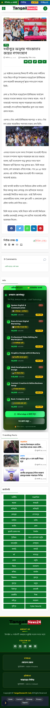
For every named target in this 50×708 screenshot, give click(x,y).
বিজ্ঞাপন (25, 703)
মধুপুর (36, 583)
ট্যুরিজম (14, 537)
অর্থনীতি (14, 497)
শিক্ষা (35, 595)
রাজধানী (35, 589)
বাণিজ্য (14, 572)
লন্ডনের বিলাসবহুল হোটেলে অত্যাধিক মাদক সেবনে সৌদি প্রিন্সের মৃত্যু (30, 446)
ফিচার (14, 566)
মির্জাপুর (14, 589)
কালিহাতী (36, 509)
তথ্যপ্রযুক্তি (14, 543)
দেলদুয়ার (35, 543)
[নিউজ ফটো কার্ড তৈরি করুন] (26, 61)
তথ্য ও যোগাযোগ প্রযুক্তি (35, 537)
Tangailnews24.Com (22, 693)
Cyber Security (35, 606)
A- (44, 62)
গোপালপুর (35, 514)
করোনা (14, 503)
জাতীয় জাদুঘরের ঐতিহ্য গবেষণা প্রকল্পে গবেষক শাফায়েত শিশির (32, 474)
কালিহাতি (14, 509)
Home (10, 699)
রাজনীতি (14, 595)
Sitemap (29, 699)
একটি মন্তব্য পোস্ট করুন (11, 266)
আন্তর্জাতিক (23, 442)
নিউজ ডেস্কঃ (9, 240)
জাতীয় (14, 526)
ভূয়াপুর (14, 583)
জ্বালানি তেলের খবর (14, 531)
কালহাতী (35, 503)
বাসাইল (22, 456)
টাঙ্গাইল (35, 531)
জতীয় (22, 470)
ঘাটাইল (14, 520)
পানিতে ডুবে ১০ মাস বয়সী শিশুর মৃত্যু (31, 460)
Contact (19, 699)
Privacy (39, 699)
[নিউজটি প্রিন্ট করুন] (30, 61)
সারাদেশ (35, 600)
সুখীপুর (14, 606)
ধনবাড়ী (35, 549)
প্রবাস (14, 560)
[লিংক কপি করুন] (35, 61)
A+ (40, 62)
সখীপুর (6, 45)
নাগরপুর (35, 554)
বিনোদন (14, 577)
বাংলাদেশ (36, 566)
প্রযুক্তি (36, 560)
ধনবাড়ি (14, 549)
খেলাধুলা (14, 514)
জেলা (35, 526)
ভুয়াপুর (36, 577)
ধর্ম (14, 554)
